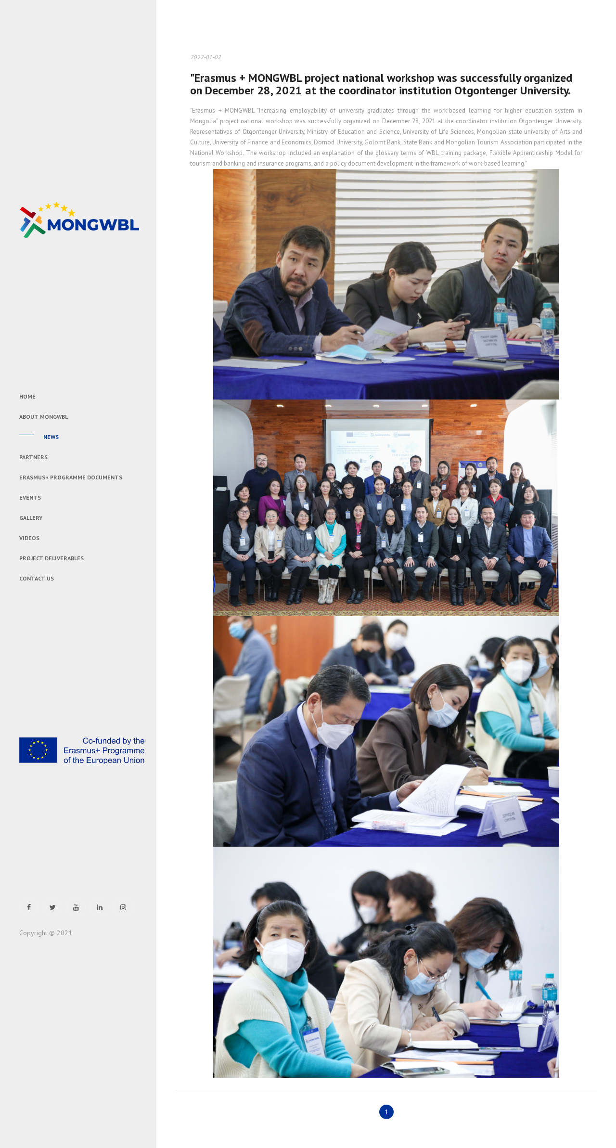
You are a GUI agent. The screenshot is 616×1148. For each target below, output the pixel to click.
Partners (33, 457)
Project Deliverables (51, 558)
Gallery (30, 517)
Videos (29, 538)
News (51, 436)
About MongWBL (43, 416)
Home (27, 396)
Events (30, 497)
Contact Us (36, 578)
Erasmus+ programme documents (70, 477)
